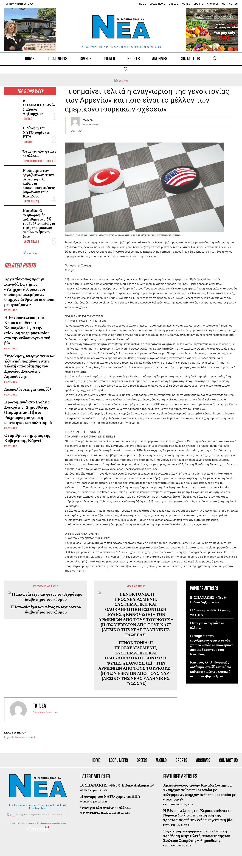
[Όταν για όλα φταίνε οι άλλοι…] (12, 156)
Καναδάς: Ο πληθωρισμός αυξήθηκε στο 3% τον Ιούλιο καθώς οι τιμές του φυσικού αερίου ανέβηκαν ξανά (39, 223)
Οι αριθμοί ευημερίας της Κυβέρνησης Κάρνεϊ (27, 438)
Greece (28, 118)
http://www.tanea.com (93, 124)
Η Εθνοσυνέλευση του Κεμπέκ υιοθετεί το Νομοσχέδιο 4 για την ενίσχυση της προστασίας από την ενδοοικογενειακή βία (27, 330)
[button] (214, 58)
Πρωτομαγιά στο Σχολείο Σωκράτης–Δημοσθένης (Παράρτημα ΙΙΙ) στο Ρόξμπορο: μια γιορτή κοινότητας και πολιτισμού (28, 412)
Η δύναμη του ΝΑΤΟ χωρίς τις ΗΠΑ (36, 132)
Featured (10, 310)
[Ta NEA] (75, 121)
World (28, 141)
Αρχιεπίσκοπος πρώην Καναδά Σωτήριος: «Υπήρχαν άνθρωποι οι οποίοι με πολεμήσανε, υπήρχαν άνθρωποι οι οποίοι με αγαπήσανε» (29, 291)
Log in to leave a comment (19, 737)
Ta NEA (88, 120)
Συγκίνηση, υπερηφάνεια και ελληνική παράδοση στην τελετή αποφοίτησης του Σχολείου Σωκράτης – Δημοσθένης (30, 366)
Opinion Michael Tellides (38, 161)
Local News (31, 201)
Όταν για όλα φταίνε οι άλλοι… (39, 153)
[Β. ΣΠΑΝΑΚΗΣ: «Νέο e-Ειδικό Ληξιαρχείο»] (12, 106)
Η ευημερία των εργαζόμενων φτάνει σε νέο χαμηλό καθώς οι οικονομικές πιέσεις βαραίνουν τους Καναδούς (211, 644)
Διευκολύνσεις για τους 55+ (28, 389)
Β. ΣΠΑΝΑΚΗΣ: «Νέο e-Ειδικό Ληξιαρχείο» (39, 107)
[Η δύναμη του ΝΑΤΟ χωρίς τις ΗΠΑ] (12, 133)
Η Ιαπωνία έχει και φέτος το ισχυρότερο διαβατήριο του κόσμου (45, 609)
